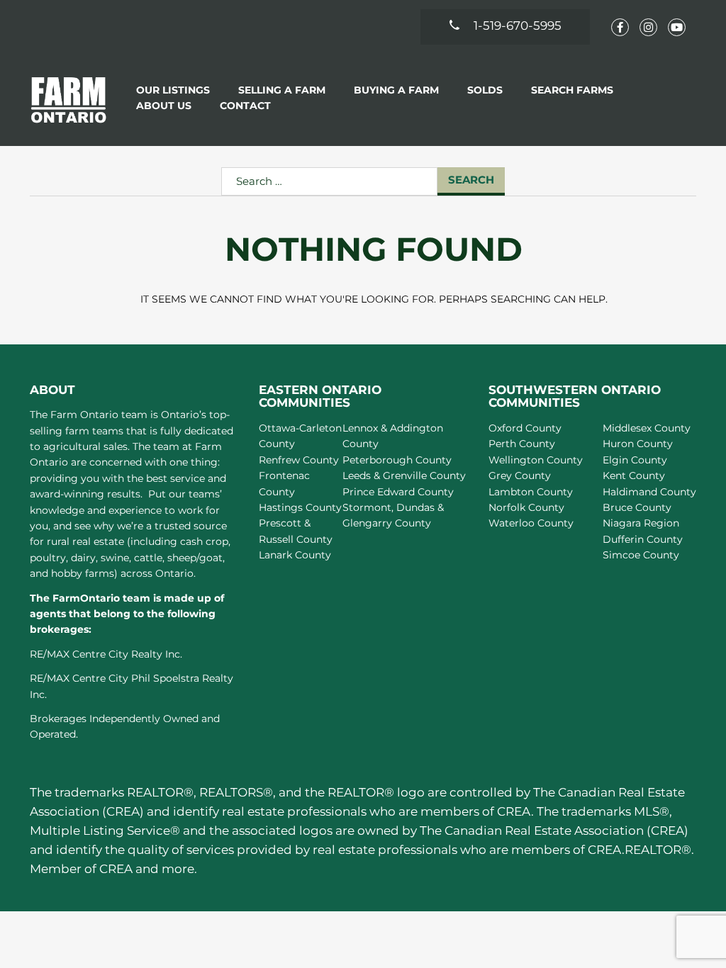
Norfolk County (526, 507)
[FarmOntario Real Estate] (69, 99)
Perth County (521, 443)
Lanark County (295, 554)
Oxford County (525, 428)
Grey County (519, 475)
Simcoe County (641, 554)
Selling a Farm (281, 90)
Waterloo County (531, 523)
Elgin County (635, 460)
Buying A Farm (396, 90)
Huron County (638, 443)
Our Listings (173, 90)
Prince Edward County (398, 491)
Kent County (634, 475)
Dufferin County (643, 539)
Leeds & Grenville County (404, 475)
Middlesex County (647, 428)
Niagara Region (641, 523)
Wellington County (535, 460)
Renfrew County (299, 460)
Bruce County (637, 507)
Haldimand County (649, 491)
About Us (163, 105)
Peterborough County (397, 460)
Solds (485, 90)
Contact (245, 105)
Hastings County (300, 507)
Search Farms (572, 90)
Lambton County (530, 491)
